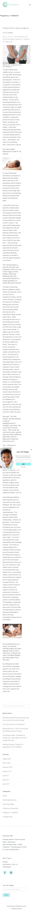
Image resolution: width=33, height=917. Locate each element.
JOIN (23, 464)
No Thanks (23, 467)
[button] (22, 452)
